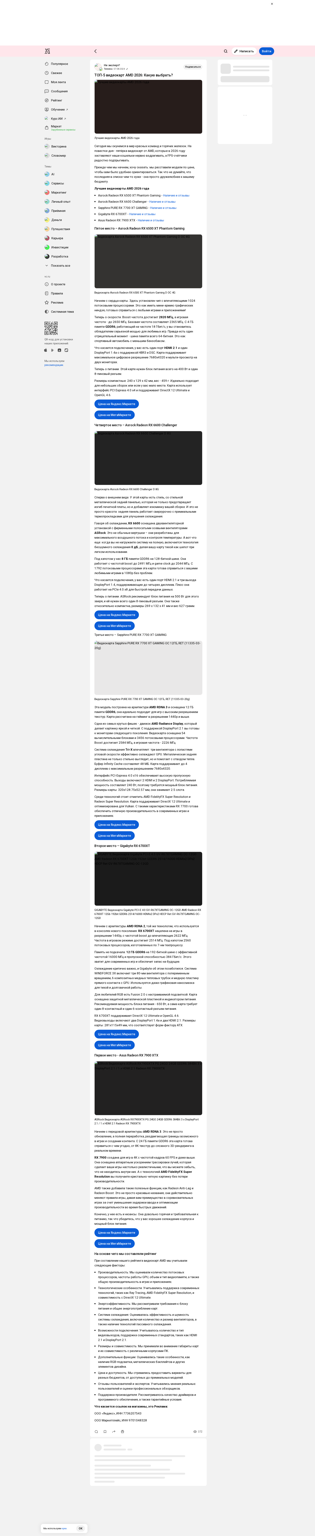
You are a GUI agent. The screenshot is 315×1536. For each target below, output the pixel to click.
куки (64, 1528)
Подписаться (193, 66)
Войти (266, 51)
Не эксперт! (112, 65)
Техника (108, 68)
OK (80, 1528)
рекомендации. (54, 365)
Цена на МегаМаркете (114, 415)
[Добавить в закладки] (105, 1431)
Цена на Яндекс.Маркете (116, 404)
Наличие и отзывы (176, 195)
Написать (247, 51)
